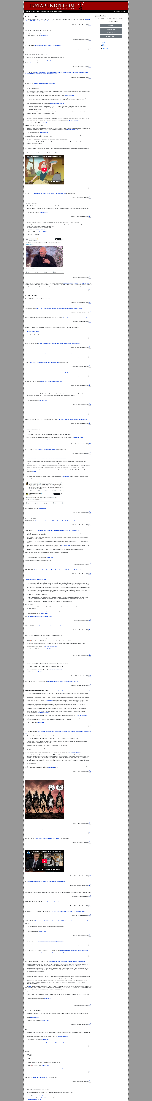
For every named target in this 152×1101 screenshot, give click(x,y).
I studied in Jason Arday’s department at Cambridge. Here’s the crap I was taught (67, 961)
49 (89, 905)
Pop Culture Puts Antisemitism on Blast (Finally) (44, 83)
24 (89, 629)
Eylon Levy (34, 471)
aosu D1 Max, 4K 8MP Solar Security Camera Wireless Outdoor (44, 362)
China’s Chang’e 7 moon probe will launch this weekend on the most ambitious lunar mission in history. (59, 308)
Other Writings (45, 11)
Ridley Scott (41, 766)
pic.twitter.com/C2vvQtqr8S (56, 669)
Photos (28, 11)
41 (89, 524)
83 (89, 726)
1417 (90, 302)
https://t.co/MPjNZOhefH (44, 33)
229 (90, 1024)
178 (90, 564)
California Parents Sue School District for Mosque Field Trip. (47, 45)
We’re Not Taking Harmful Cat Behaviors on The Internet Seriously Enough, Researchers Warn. (59, 343)
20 (89, 77)
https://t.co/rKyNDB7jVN (78, 437)
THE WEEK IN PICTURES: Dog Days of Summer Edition (40, 777)
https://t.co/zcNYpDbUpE (36, 397)
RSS (38, 11)
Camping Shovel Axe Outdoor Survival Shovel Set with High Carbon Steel (49, 193)
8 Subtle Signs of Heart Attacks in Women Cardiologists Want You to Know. (51, 625)
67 (89, 832)
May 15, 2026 (50, 557)
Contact (34, 11)
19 (89, 49)
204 (90, 620)
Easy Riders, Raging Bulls (75, 752)
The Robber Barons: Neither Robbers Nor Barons (43, 391)
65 (89, 216)
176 (90, 875)
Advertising (53, 11)
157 (90, 935)
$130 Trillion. (84, 890)
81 (89, 685)
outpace (52, 589)
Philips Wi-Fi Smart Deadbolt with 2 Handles (40, 410)
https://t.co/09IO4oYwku (82, 996)
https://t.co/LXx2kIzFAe (40, 229)
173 (90, 512)
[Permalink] (87, 24)
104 (90, 915)
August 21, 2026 (49, 60)
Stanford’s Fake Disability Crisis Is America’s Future (40, 616)
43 (89, 312)
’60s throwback (42, 508)
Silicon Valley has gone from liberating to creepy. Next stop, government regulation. (48, 1042)
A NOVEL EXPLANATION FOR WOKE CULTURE (35, 579)
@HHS (43, 1095)
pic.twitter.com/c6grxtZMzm (33, 331)
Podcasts (104, 45)
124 (90, 944)
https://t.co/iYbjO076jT (35, 1017)
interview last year (65, 545)
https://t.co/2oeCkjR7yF (63, 1036)
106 (90, 771)
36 (89, 289)
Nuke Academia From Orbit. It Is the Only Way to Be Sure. (76, 283)
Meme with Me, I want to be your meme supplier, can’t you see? (77, 317)
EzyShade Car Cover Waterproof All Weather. (46, 449)
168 (90, 337)
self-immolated (66, 476)
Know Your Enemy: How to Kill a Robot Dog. (44, 829)
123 (90, 675)
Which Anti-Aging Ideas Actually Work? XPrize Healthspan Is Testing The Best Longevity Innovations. (57, 520)
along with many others (82, 715)
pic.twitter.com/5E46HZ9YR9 (34, 1100)
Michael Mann (48, 766)
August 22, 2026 (43, 122)
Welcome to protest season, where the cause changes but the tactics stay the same (58, 1068)
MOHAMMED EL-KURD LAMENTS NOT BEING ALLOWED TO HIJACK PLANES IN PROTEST (45, 458)
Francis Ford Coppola (56, 766)
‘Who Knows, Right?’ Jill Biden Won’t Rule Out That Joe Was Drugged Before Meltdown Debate (59, 530)
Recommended (110, 29)
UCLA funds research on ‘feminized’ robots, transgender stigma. (57, 901)
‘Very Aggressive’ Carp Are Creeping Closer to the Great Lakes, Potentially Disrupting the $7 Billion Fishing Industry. (60, 569)
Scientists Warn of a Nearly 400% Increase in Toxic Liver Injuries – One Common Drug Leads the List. (56, 353)
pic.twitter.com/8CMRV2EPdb (81, 929)
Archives (110, 25)
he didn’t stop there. (69, 95)
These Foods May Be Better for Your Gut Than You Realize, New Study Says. (51, 372)
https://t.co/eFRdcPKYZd (72, 129)
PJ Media (60, 11)
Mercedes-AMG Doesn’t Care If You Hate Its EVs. (51, 381)
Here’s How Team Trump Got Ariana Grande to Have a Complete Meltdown (67, 911)
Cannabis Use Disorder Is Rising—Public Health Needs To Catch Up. (62, 681)
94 (89, 347)
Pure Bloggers (110, 36)
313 (90, 443)
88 (89, 385)
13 (89, 277)
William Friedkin (51, 767)
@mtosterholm (44, 1098)
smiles (29, 986)
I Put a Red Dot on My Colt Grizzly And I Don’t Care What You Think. (73, 419)
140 (90, 356)
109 (90, 573)
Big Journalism (110, 32)
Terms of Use (105, 48)
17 (89, 66)
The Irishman (74, 766)
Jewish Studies (49, 700)
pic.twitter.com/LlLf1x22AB (51, 646)
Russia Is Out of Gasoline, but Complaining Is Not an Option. (51, 941)
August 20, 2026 (40, 722)
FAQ (103, 44)
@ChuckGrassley (36, 1095)
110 (90, 655)
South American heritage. (44, 712)
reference (31, 62)
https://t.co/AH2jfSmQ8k (73, 120)
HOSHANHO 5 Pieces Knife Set (40, 1077)
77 (89, 375)
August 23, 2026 (44, 35)
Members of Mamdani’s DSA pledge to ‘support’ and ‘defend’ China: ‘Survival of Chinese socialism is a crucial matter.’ (61, 920)
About (103, 42)
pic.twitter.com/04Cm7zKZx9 (50, 210)
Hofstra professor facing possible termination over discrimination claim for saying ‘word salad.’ (70, 690)
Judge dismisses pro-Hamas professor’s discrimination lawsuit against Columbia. (46, 881)
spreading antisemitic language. (57, 103)
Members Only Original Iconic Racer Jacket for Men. (47, 838)
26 (89, 885)
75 (89, 1071)
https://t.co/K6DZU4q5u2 (73, 554)
